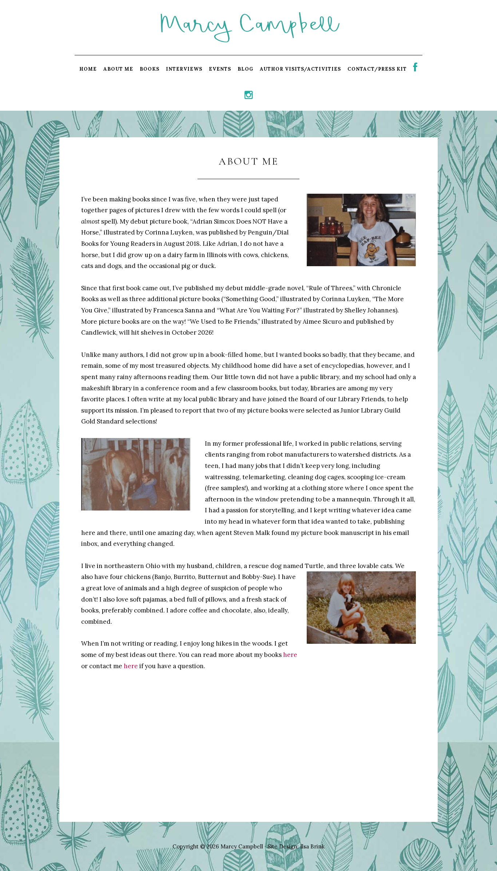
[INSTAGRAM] (248, 97)
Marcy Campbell (248, 27)
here (290, 655)
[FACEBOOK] (415, 69)
